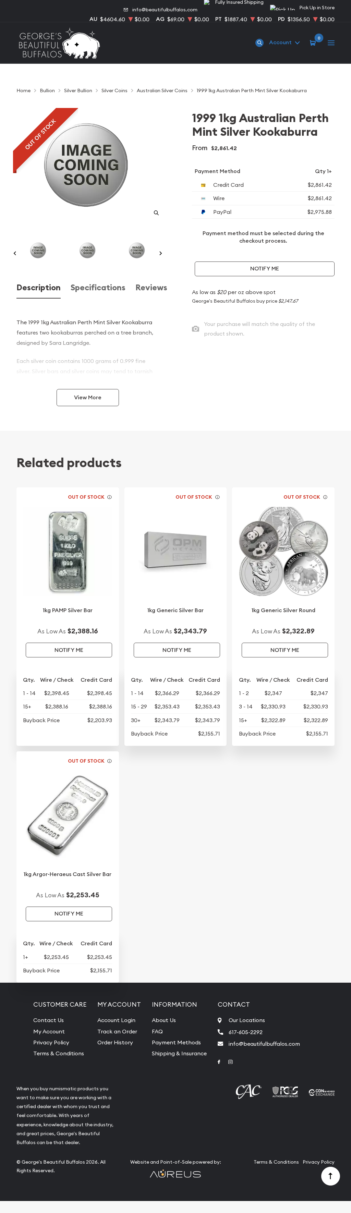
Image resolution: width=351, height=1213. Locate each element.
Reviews (151, 287)
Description (38, 287)
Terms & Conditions (58, 1053)
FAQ (157, 1031)
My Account (49, 1031)
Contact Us (48, 1020)
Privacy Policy (51, 1042)
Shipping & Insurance (179, 1053)
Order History (115, 1042)
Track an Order (117, 1031)
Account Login (116, 1020)
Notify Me (264, 268)
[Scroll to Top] (330, 1176)
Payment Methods (176, 1042)
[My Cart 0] (313, 42)
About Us (164, 1020)
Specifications (98, 287)
